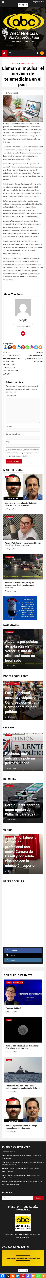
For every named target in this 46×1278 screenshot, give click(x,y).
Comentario (11, 396)
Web (7, 442)
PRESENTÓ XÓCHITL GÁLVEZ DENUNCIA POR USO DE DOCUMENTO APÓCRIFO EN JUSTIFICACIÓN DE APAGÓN (12, 363)
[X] (10, 347)
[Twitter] (23, 5)
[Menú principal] (10, 53)
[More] (40, 347)
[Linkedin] (19, 347)
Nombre (9, 426)
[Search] (37, 53)
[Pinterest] (23, 347)
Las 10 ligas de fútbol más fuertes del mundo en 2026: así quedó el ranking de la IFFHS (22, 804)
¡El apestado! (15, 763)
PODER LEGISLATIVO (27, 63)
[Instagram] (26, 5)
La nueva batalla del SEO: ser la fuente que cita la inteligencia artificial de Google (21, 856)
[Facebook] (19, 5)
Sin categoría (18, 982)
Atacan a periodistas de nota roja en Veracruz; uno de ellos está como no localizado (19, 585)
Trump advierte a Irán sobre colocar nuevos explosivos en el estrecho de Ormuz (23, 1087)
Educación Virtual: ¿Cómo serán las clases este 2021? (34, 357)
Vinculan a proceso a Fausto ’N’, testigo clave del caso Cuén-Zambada (21, 1127)
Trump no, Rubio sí (13, 1008)
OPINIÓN (8, 735)
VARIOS (8, 837)
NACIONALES (16, 63)
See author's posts (23, 326)
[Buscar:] (17, 1198)
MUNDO (8, 1020)
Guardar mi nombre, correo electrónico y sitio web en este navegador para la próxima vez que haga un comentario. (22, 453)
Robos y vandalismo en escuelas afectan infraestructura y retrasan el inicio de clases (21, 702)
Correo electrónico (13, 434)
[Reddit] (14, 347)
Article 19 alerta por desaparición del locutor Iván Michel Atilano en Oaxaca (23, 544)
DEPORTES (9, 786)
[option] (23, 650)
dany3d (23, 320)
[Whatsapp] (27, 347)
